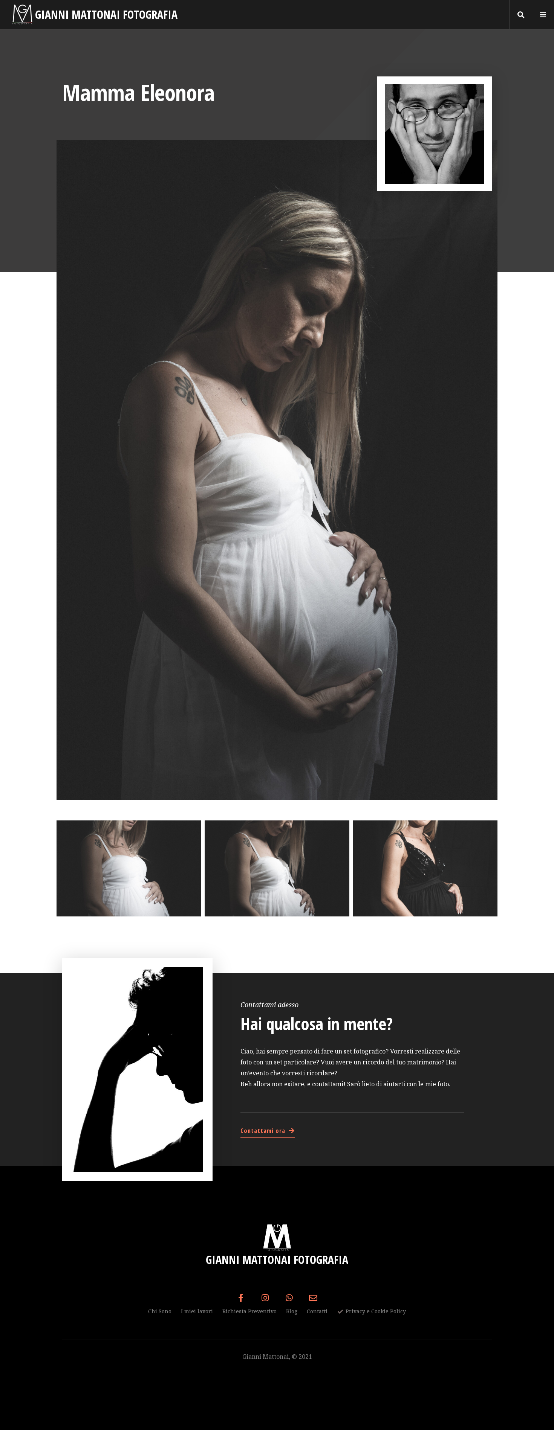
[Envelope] (313, 1298)
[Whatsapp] (289, 1298)
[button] (521, 15)
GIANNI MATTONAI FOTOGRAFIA (106, 14)
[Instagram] (265, 1298)
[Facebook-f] (241, 1298)
